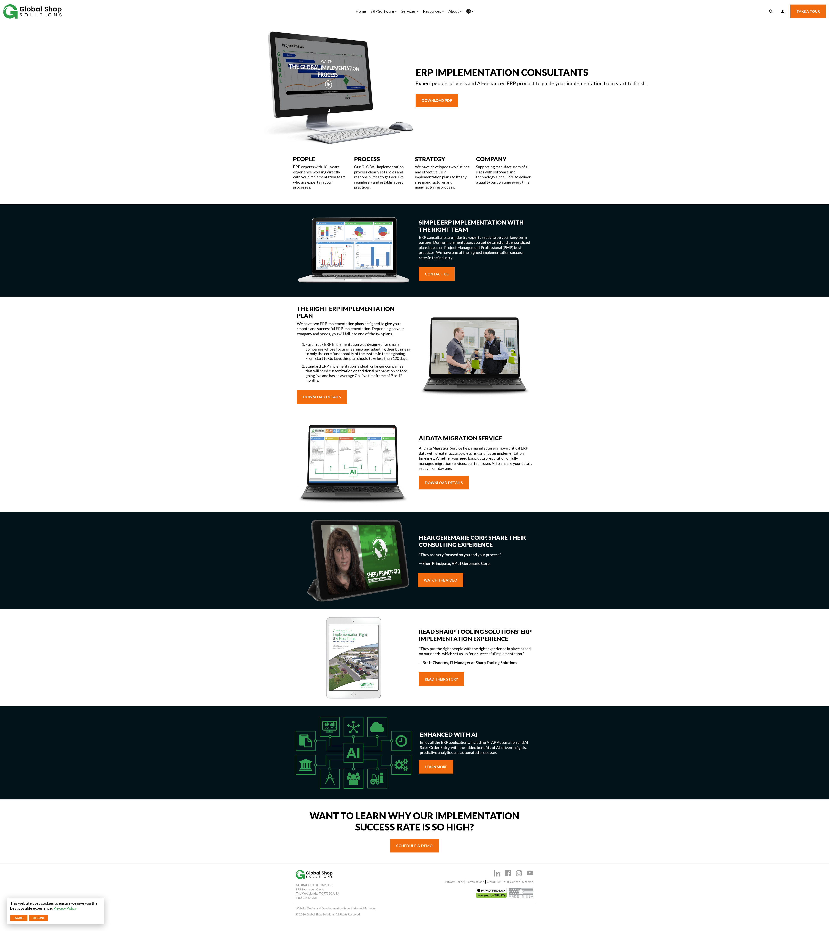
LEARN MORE (436, 766)
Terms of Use (475, 882)
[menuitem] (337, 908)
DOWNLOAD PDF (437, 100)
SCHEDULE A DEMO (414, 845)
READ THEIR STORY (441, 679)
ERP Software (382, 11)
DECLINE (38, 918)
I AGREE (19, 918)
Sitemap (527, 882)
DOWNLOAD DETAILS (322, 397)
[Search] (771, 11)
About (453, 11)
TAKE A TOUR (808, 11)
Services (408, 11)
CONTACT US (437, 274)
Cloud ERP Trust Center (503, 882)
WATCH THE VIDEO (440, 580)
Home (361, 11)
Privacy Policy (65, 908)
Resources (432, 11)
